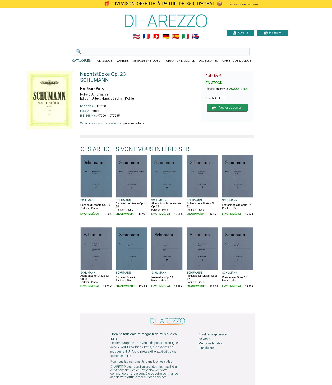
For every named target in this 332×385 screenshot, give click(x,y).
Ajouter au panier (230, 107)
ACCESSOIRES (208, 61)
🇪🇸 (175, 36)
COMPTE (242, 33)
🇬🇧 (195, 36)
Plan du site (207, 348)
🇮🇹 (185, 36)
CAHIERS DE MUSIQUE (236, 61)
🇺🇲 (136, 36)
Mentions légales (210, 343)
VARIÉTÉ (122, 61)
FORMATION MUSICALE (180, 61)
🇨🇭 (156, 36)
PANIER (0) (275, 33)
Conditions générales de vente (213, 336)
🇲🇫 (146, 36)
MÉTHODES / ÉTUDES (146, 61)
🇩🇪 (166, 36)
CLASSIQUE (104, 61)
